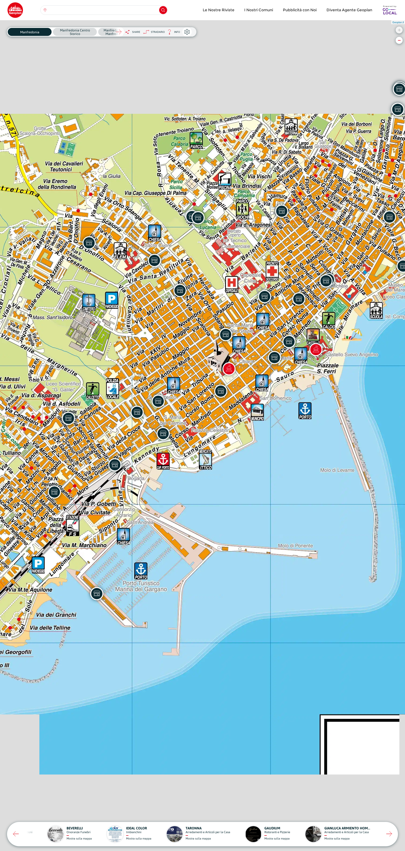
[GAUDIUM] (289, 341)
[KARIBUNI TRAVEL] (298, 299)
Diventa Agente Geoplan (349, 10)
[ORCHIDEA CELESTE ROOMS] (274, 357)
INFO (172, 33)
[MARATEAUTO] (198, 217)
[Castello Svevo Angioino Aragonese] (316, 349)
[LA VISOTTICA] (326, 280)
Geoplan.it (398, 22)
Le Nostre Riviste (218, 10)
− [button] (399, 40)
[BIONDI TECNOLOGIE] (137, 412)
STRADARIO (158, 32)
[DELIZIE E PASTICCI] (163, 433)
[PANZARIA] (96, 593)
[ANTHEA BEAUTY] (220, 391)
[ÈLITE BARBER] (54, 492)
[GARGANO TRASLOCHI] (114, 464)
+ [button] (399, 30)
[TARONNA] (389, 217)
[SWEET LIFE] (225, 334)
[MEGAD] (89, 242)
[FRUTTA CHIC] (180, 290)
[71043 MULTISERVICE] (281, 211)
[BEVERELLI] (158, 401)
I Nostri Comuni (258, 10)
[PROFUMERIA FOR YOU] (264, 296)
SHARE (136, 32)
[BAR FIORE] (154, 260)
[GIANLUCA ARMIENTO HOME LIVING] (68, 418)
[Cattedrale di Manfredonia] (229, 368)
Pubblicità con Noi (300, 10)
